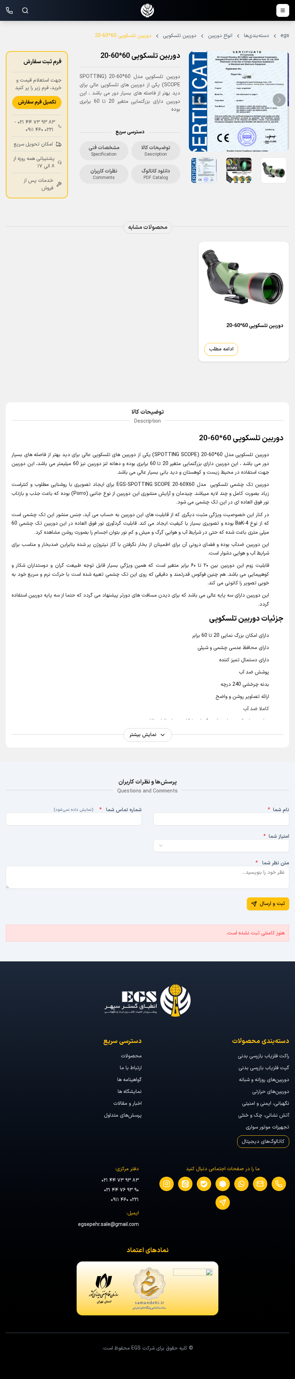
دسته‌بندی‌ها (256, 36)
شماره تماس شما (98, 810)
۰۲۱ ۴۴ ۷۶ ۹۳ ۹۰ (121, 1190)
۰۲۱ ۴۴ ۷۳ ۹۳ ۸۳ (36, 122)
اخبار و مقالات (127, 1103)
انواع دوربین (220, 36)
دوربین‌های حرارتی (270, 1091)
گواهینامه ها (129, 1080)
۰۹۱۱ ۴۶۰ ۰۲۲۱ (40, 130)
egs (285, 36)
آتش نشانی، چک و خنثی (263, 1115)
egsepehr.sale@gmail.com (108, 1224)
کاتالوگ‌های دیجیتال (263, 1141)
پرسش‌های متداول (123, 1115)
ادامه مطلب (221, 349)
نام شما (278, 810)
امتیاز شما (276, 836)
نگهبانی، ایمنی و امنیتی (265, 1103)
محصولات (131, 1056)
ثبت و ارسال (272, 903)
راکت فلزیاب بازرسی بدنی (263, 1056)
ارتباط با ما (131, 1068)
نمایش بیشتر (143, 735)
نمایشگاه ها (130, 1091)
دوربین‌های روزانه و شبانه (264, 1080)
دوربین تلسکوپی (179, 36)
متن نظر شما (272, 863)
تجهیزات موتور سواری (267, 1127)
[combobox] (221, 845)
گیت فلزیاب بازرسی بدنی (264, 1068)
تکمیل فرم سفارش (37, 102)
